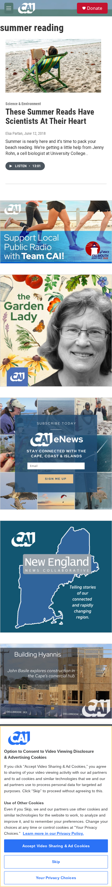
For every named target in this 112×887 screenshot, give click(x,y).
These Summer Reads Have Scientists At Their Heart (49, 116)
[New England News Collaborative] (56, 576)
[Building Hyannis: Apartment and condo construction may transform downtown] (56, 681)
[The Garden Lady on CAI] (56, 330)
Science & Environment (23, 104)
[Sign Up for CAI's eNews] (56, 453)
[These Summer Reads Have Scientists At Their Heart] (53, 65)
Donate (94, 8)
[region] (56, 806)
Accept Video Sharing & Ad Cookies (56, 846)
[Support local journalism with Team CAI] (56, 232)
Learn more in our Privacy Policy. (53, 833)
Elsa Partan (14, 133)
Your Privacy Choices (56, 878)
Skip (56, 862)
